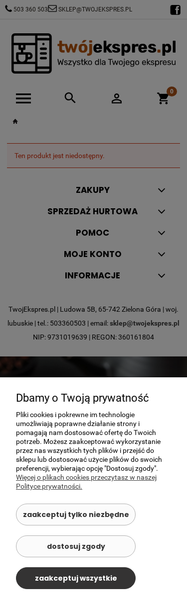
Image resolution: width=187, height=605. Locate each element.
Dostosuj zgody (76, 546)
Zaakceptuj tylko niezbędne (76, 514)
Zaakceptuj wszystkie (76, 578)
